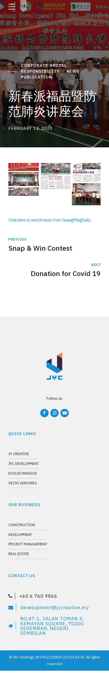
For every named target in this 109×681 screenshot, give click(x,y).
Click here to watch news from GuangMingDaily (49, 220)
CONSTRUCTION (21, 525)
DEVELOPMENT (20, 534)
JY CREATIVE (18, 453)
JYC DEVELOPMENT (23, 463)
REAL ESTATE (18, 553)
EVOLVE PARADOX (22, 473)
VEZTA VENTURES (22, 483)
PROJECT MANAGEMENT (27, 544)
